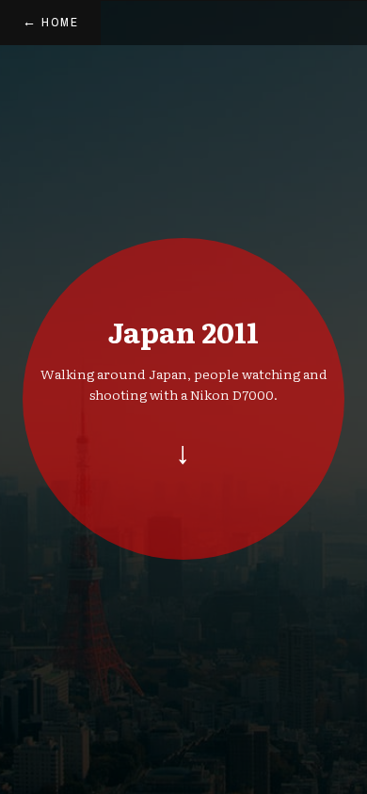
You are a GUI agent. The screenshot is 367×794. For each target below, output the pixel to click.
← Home (50, 22)
